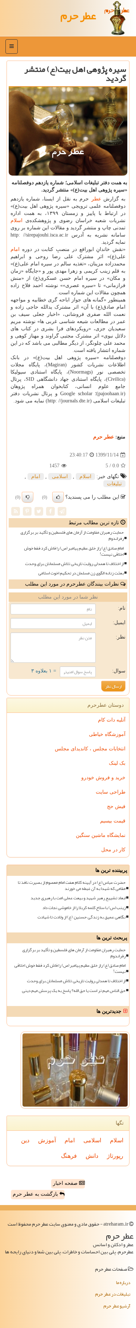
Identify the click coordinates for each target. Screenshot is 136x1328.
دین (25, 1140)
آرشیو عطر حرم (116, 1306)
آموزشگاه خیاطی (107, 734)
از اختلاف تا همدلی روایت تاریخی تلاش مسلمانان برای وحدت (74, 564)
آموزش (47, 1140)
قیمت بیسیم (112, 821)
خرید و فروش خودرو (103, 777)
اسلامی (60, 476)
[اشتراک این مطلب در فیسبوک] (50, 511)
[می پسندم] (58, 497)
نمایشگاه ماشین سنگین (100, 835)
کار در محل (113, 849)
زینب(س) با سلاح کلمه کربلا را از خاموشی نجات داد (83, 908)
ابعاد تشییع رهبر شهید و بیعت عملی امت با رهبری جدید (77, 898)
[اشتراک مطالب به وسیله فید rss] (16, 511)
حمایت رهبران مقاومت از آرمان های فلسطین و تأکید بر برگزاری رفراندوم (72, 535)
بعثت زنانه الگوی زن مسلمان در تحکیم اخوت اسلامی (81, 573)
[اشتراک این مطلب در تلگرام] (62, 511)
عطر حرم (78, 15)
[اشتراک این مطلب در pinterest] (27, 511)
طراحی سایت (110, 792)
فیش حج (116, 806)
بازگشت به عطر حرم (36, 1194)
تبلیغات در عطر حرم (112, 1294)
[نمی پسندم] (27, 497)
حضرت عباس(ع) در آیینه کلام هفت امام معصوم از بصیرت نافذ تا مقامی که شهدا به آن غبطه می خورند (71, 885)
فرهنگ (69, 1156)
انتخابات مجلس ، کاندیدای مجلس (90, 748)
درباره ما (123, 1282)
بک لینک (117, 763)
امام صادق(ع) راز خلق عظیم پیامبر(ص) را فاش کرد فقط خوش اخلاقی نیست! (74, 551)
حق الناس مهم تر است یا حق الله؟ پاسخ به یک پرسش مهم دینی (73, 991)
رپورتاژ (115, 1156)
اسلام (16, 220)
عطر (96, 199)
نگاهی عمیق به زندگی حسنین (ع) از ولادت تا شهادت (81, 917)
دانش (92, 1156)
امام (15, 249)
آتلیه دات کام (111, 720)
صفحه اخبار (66, 1183)
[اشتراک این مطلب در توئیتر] (39, 511)
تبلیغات (114, 483)
